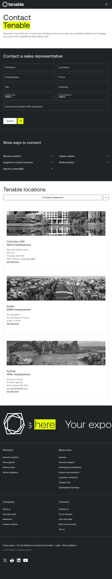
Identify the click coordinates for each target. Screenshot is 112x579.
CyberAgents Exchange (69, 487)
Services (62, 457)
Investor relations (10, 524)
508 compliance (69, 545)
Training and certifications (70, 467)
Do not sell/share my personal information (35, 545)
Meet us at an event (67, 524)
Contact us (63, 509)
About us (7, 509)
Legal (58, 545)
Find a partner (9, 462)
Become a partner (11, 457)
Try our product (65, 514)
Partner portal (9, 467)
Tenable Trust (64, 482)
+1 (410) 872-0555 (27, 259)
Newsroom (7, 519)
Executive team (9, 514)
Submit (10, 121)
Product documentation (69, 472)
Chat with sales (65, 519)
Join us (62, 529)
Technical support (66, 462)
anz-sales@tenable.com (17, 388)
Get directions (13, 262)
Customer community (68, 477)
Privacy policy (9, 545)
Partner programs (10, 472)
